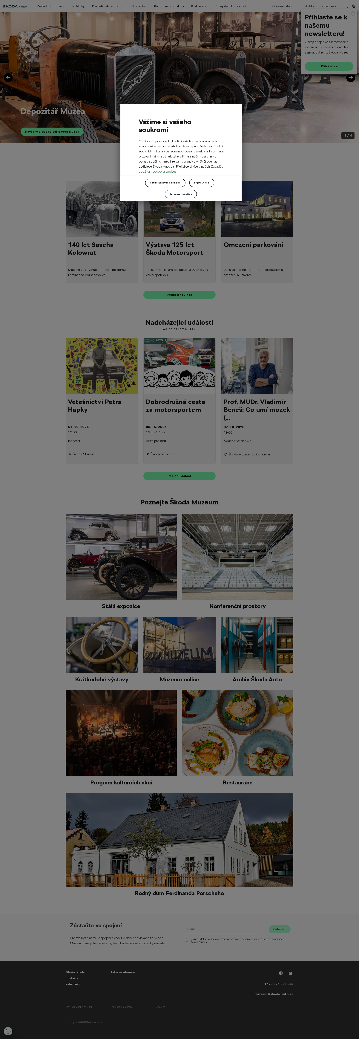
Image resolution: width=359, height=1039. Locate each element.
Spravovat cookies (181, 194)
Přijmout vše (201, 182)
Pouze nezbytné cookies (165, 182)
